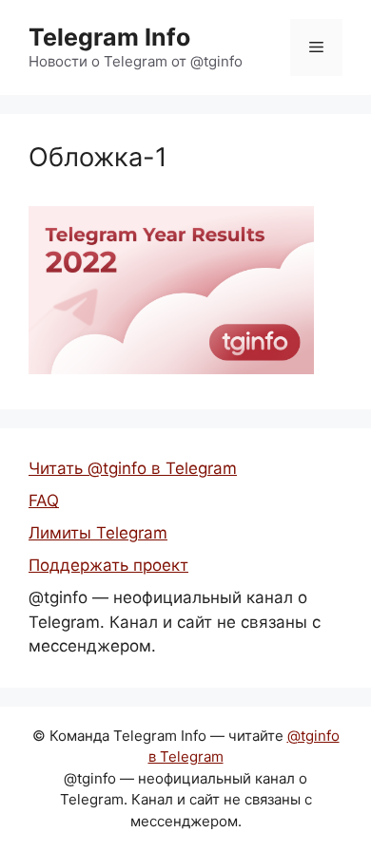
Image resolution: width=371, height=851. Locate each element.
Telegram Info (109, 37)
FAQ (44, 500)
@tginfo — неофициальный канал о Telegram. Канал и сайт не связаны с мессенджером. (175, 621)
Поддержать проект (108, 565)
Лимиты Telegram (98, 532)
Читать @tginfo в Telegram (133, 468)
